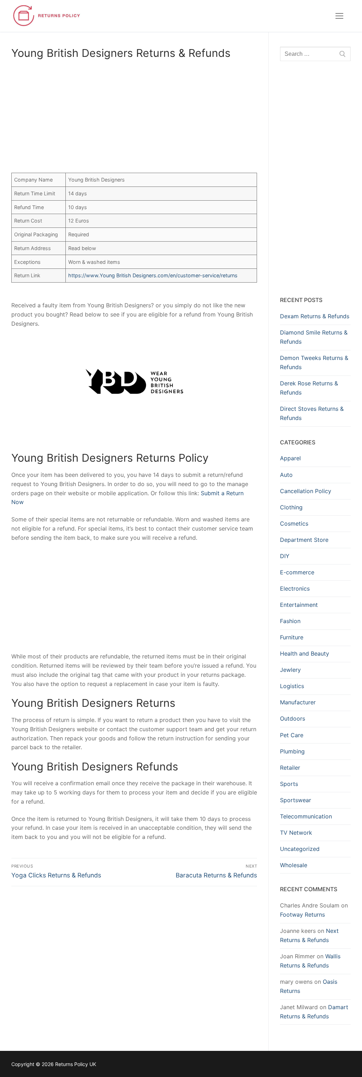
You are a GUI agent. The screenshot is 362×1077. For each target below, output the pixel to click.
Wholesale (293, 865)
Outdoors (292, 718)
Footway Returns (302, 914)
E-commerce (297, 572)
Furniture (291, 637)
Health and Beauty (304, 653)
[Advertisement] (134, 117)
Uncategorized (300, 848)
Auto (286, 474)
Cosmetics (294, 523)
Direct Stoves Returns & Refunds (312, 413)
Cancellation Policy (305, 491)
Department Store (304, 539)
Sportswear (295, 800)
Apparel (290, 458)
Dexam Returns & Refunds (314, 316)
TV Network (296, 832)
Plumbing (292, 751)
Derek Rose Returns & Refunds (309, 388)
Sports (289, 783)
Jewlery (290, 669)
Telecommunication (306, 816)
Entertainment (299, 604)
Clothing (291, 507)
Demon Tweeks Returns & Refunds (314, 362)
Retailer (290, 767)
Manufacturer (298, 702)
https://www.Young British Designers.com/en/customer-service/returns (153, 275)
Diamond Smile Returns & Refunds (314, 337)
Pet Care (291, 735)
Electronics (295, 588)
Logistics (292, 686)
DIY (285, 556)
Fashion (290, 621)
